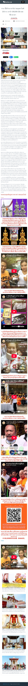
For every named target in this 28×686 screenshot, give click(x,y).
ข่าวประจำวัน (14, 18)
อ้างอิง (2, 540)
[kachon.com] (7, 1)
